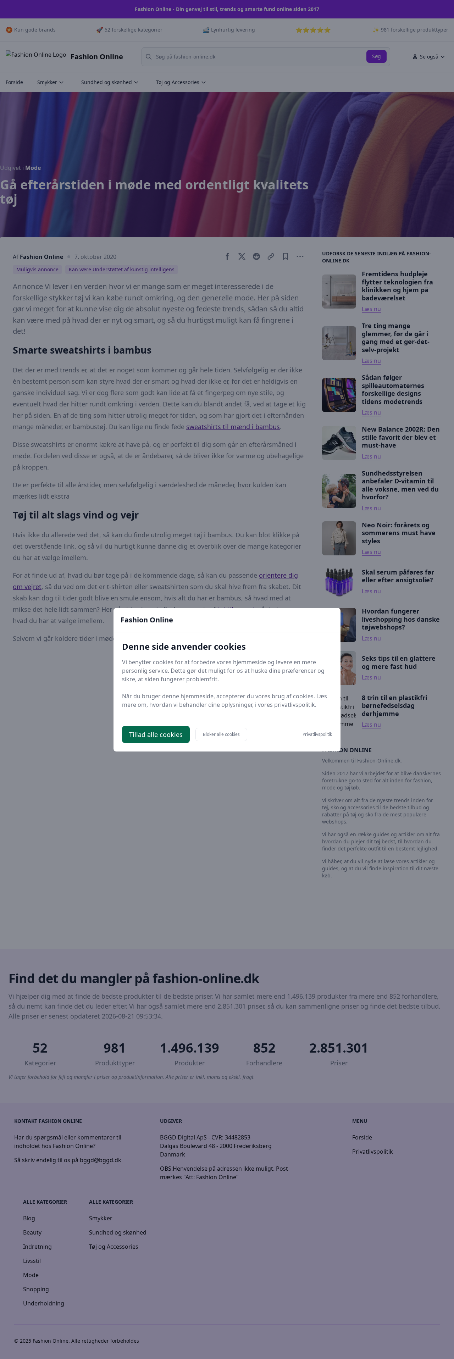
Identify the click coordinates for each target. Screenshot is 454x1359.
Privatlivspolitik (317, 734)
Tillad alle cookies (156, 734)
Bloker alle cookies (221, 734)
